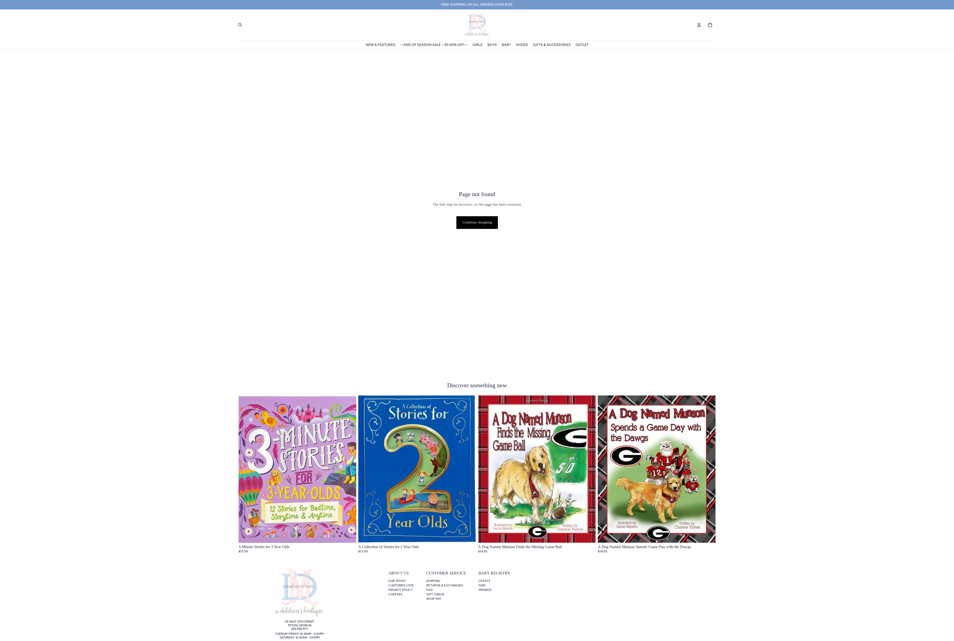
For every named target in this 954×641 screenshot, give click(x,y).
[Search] (240, 24)
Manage (485, 590)
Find (481, 585)
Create (484, 581)
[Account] (699, 24)
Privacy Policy (400, 590)
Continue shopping (477, 222)
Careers (395, 594)
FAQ (429, 590)
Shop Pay (433, 599)
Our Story (396, 581)
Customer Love (401, 585)
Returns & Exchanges (444, 585)
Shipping (433, 581)
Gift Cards (435, 594)
